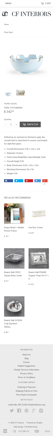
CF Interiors (19, 423)
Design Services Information (26, 370)
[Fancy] (37, 180)
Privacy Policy (26, 373)
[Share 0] (8, 180)
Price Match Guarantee (26, 395)
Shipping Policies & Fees (26, 391)
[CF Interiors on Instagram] (41, 411)
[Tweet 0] (18, 180)
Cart (48, 3)
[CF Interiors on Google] (34, 411)
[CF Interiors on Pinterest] (26, 411)
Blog (27, 358)
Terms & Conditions (26, 377)
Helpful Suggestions (26, 366)
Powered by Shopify (34, 423)
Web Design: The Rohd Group (25, 427)
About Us (26, 354)
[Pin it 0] (29, 180)
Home (6, 24)
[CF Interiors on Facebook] (19, 411)
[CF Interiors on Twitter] (12, 411)
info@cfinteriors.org (36, 404)
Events (26, 362)
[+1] (45, 180)
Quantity (7, 119)
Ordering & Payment (26, 387)
